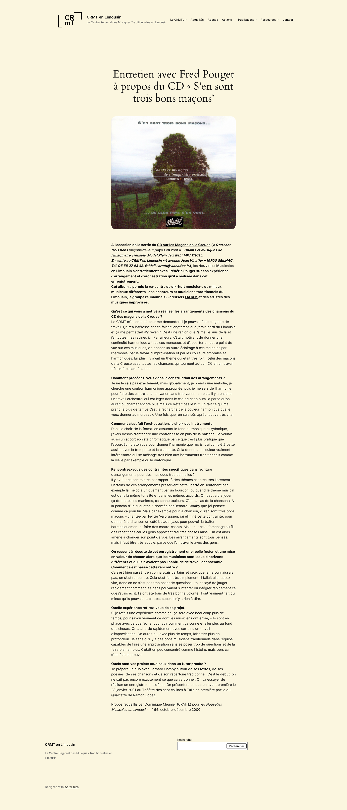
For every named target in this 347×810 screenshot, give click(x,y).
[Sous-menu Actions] (234, 20)
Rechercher (184, 739)
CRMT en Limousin (104, 17)
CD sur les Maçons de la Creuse (183, 245)
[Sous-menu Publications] (256, 20)
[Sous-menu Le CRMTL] (186, 20)
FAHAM (191, 297)
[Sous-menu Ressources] (278, 20)
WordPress (71, 787)
